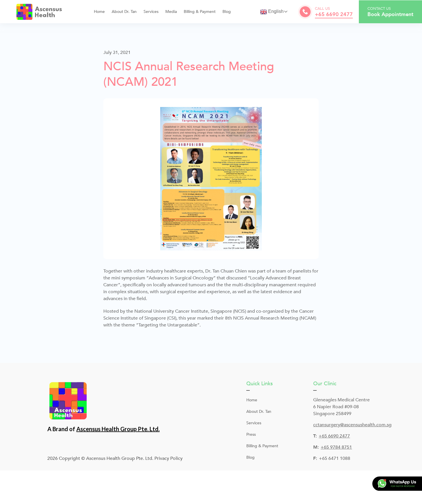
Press (251, 434)
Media (171, 11)
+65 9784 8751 (336, 447)
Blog (226, 11)
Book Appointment (390, 14)
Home (99, 11)
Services (253, 423)
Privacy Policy (168, 458)
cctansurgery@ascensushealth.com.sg (352, 425)
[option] (211, 178)
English (275, 11)
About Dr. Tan (124, 11)
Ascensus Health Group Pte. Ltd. (118, 428)
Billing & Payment (200, 11)
